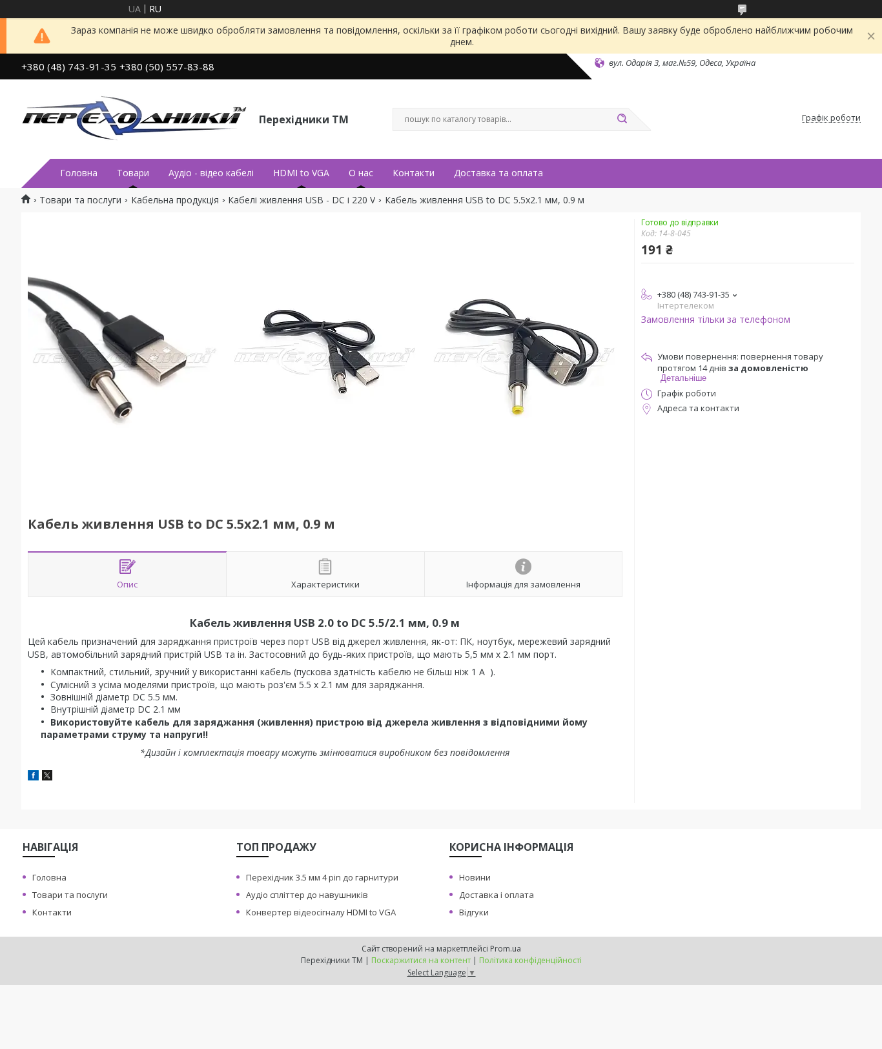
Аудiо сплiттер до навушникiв (307, 895)
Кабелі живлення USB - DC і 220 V (301, 200)
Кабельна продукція (175, 200)
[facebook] (33, 777)
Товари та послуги (80, 200)
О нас (361, 173)
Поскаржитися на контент (421, 960)
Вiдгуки (474, 912)
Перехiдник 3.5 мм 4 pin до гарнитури (322, 877)
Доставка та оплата (498, 173)
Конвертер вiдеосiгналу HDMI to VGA (321, 912)
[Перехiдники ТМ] (134, 118)
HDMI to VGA (301, 173)
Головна (78, 173)
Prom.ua (505, 948)
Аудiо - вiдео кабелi (211, 173)
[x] (47, 777)
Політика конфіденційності (530, 960)
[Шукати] (622, 119)
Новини (475, 877)
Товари (133, 173)
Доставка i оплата (496, 895)
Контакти (414, 173)
